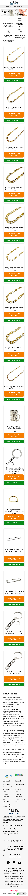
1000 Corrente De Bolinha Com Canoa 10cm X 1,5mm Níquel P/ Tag (14, 551)
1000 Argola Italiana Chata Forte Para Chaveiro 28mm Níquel (14, 428)
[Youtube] (20, 862)
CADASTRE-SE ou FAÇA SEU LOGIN (14, 74)
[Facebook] (8, 862)
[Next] (25, 13)
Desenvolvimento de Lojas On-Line (11, 893)
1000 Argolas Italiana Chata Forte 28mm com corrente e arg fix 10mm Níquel (14, 469)
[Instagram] (14, 862)
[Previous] (2, 13)
